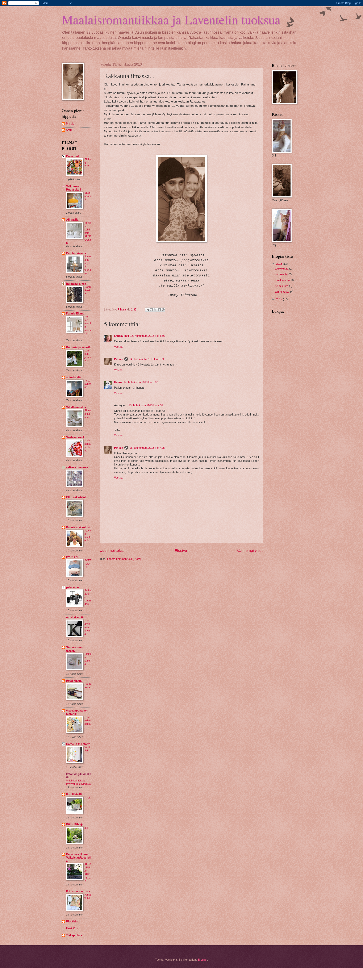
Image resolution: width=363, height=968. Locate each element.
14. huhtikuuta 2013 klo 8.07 (141, 382)
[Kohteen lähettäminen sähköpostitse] (147, 310)
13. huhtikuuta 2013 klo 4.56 (147, 335)
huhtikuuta (281, 274)
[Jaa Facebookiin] (159, 310)
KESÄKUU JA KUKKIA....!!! (87, 873)
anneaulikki (121, 335)
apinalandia (73, 377)
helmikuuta (282, 286)
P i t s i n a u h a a (78, 891)
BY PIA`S (72, 557)
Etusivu (181, 550)
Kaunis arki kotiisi (78, 527)
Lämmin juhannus (87, 355)
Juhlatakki (87, 896)
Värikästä (87, 749)
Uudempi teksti (112, 550)
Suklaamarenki (75, 437)
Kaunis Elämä (75, 313)
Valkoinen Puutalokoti (73, 188)
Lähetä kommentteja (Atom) (124, 558)
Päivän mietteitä (87, 535)
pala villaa (72, 587)
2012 (279, 299)
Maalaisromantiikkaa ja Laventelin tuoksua (171, 19)
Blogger (202, 959)
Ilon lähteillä (74, 794)
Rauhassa (87, 686)
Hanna (118, 382)
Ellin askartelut (76, 497)
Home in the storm (78, 744)
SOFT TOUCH (87, 564)
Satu (69, 130)
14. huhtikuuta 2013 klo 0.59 (146, 359)
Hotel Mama (74, 680)
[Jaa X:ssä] (155, 310)
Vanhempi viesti (250, 550)
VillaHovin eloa (76, 407)
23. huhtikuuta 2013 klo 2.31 (146, 405)
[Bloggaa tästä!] (151, 310)
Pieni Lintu (73, 156)
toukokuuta (282, 268)
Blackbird (72, 921)
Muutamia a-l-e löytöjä (87, 627)
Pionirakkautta (87, 414)
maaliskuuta (283, 280)
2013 (279, 263)
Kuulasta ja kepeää (78, 347)
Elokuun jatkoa (87, 659)
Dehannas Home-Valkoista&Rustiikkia (78, 858)
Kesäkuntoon (87, 384)
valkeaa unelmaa (77, 467)
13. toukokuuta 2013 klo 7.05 (147, 447)
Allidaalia (72, 219)
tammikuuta (282, 291)
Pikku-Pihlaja (74, 824)
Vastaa (118, 346)
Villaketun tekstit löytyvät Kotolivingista (78, 782)
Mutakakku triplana (87, 445)
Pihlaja (118, 359)
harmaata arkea (76, 283)
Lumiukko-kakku (87, 720)
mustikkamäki (75, 617)
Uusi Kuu (72, 928)
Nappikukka (87, 290)
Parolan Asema (76, 253)
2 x (86, 827)
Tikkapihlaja (74, 935)
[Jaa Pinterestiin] (163, 310)
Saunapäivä (87, 196)
